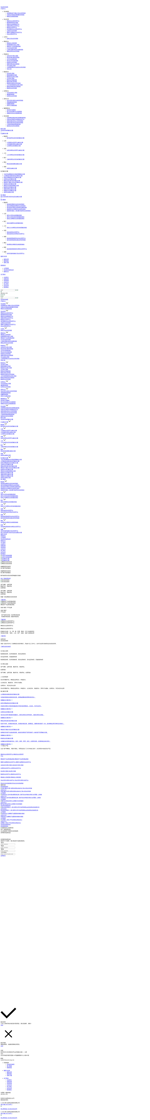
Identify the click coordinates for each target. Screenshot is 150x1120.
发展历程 (6, 279)
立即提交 (3, 855)
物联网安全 (4, 398)
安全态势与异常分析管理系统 (15, 100)
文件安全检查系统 (12, 59)
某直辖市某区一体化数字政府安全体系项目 (19, 210)
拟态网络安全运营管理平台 (14, 29)
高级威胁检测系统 (12, 102)
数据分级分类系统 (12, 81)
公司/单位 (4, 852)
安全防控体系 (4, 7)
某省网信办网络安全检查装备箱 (15, 244)
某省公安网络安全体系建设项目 (15, 218)
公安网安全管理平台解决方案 (15, 142)
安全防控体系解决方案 (7, 419)
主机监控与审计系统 (12, 55)
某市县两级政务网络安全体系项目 (16, 205)
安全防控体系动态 (9, 270)
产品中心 (3, 8)
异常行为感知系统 (12, 105)
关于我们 (3, 274)
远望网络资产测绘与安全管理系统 (16, 13)
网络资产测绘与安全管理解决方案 (13, 182)
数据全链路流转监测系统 (14, 86)
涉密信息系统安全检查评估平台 (15, 119)
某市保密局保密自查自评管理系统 (16, 240)
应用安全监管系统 (12, 96)
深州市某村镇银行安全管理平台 (15, 253)
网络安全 (3, 333)
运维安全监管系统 (12, 30)
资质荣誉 (6, 280)
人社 (2, 440)
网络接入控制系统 (12, 43)
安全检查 (3, 303)
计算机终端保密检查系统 (14, 124)
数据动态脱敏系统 (12, 80)
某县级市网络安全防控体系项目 (15, 204)
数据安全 (3, 363)
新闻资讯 (3, 265)
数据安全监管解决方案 (10, 187)
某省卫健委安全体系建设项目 (15, 223)
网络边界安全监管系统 (13, 51)
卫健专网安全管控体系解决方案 (15, 159)
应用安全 (3, 382)
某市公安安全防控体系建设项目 (15, 217)
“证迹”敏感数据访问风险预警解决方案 (14, 174)
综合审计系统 (10, 73)
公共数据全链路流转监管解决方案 (13, 175)
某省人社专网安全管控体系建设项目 (17, 227)
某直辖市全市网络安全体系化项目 (16, 209)
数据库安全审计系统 (12, 76)
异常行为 (3, 389)
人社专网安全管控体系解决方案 (15, 154)
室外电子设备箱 (11, 110)
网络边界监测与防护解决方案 (12, 180)
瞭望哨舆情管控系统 (12, 22)
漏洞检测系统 (10, 94)
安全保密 (3, 406)
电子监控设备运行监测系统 (14, 111)
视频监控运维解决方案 (10, 190)
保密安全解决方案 (12, 168)
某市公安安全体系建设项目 (14, 215)
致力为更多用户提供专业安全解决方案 (11, 532)
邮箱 (2, 849)
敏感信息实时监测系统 (13, 126)
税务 (2, 525)
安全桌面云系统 (11, 65)
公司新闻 (6, 268)
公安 (2, 429)
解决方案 (3, 128)
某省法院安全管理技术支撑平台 (15, 233)
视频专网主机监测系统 (13, 64)
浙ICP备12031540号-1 (6, 1104)
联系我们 (6, 287)
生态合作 (6, 285)
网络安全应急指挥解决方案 (11, 185)
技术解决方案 (4, 458)
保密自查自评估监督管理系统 (15, 122)
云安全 (2, 328)
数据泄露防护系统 (12, 75)
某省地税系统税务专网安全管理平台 (17, 249)
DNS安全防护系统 (12, 48)
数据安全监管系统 (12, 88)
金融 (2, 529)
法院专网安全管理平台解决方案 (15, 150)
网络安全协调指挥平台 (13, 24)
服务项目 (6, 261)
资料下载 (6, 262)
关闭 (2, 1025)
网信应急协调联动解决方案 (14, 163)
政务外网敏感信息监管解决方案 (12, 177)
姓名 (2, 842)
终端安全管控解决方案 (10, 184)
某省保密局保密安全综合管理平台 (16, 238)
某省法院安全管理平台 (13, 232)
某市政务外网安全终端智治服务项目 (17, 207)
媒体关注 (6, 271)
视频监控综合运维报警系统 (14, 113)
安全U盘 (9, 69)
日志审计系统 (10, 78)
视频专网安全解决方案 (10, 188)
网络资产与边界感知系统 (14, 46)
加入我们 (6, 284)
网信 (2, 449)
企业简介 (6, 277)
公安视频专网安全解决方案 (14, 144)
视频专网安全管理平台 (13, 26)
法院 (2, 436)
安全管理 (3, 311)
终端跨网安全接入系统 (13, 44)
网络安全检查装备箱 (12, 16)
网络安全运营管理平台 (13, 21)
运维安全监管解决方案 (10, 179)
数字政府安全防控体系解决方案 (15, 138)
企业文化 (6, 282)
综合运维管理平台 (12, 34)
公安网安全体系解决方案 (14, 145)
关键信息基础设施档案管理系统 (15, 14)
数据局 (2, 424)
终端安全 (3, 345)
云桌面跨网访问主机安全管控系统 (16, 67)
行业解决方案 (4, 422)
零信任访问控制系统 (12, 60)
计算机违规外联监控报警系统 (15, 49)
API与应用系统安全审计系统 (15, 85)
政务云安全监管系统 (12, 38)
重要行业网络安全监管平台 (14, 32)
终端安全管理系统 (12, 62)
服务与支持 (4, 256)
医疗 (2, 445)
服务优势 (6, 259)
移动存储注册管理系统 (13, 57)
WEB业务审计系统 (12, 92)
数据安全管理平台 (12, 27)
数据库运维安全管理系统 (14, 83)
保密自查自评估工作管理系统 (15, 121)
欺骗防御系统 (10, 103)
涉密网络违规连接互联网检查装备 (16, 117)
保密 (2, 453)
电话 (2, 845)
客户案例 (3, 195)
